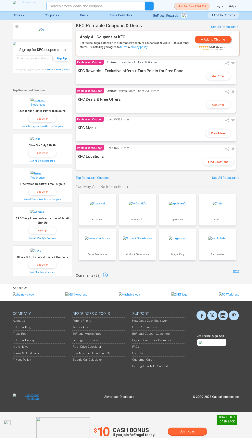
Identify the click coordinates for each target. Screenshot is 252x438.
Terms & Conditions (26, 353)
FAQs (135, 346)
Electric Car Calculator (87, 359)
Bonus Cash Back (120, 15)
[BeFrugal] (27, 2)
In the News (20, 346)
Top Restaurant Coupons (92, 178)
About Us (19, 320)
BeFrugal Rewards (166, 16)
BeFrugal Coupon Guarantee (151, 333)
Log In (219, 6)
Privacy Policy (63, 69)
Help (232, 6)
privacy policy (139, 47)
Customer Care (142, 359)
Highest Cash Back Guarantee (152, 340)
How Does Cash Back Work (150, 320)
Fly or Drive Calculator (86, 346)
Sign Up (42, 230)
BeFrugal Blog (22, 327)
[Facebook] (201, 315)
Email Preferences (144, 327)
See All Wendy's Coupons (42, 238)
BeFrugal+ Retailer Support (150, 366)
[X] (212, 315)
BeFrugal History (23, 340)
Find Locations (218, 162)
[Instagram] (223, 315)
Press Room (21, 333)
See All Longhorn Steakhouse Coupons (42, 126)
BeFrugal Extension (85, 340)
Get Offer (218, 76)
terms (124, 47)
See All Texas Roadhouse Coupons (42, 199)
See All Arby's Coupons (42, 272)
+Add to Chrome (223, 15)
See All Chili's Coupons (42, 161)
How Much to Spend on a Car (91, 353)
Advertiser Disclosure (119, 397)
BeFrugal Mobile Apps (86, 333)
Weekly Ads (80, 327)
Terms (50, 69)
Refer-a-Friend (81, 320)
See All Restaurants (224, 27)
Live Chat (138, 353)
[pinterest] (234, 315)
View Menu (218, 133)
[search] (149, 6)
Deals (84, 15)
